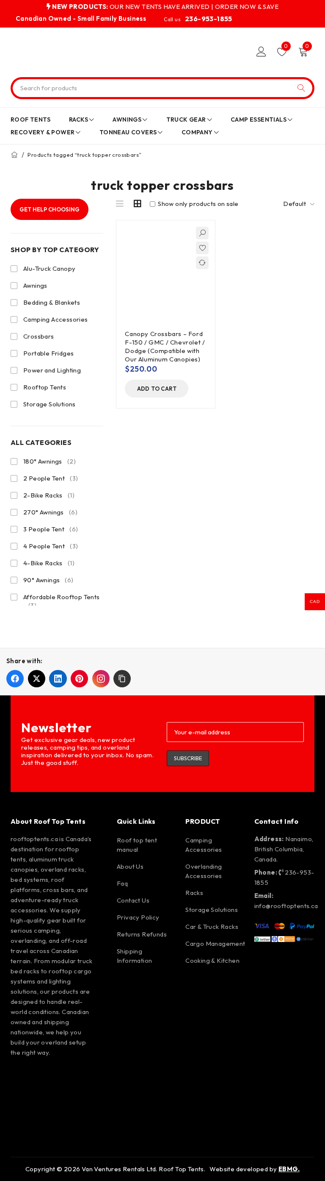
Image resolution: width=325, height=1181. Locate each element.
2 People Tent (50, 478)
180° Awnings (49, 461)
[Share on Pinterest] (79, 678)
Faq (122, 883)
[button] (156, 388)
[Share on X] (36, 678)
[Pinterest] (69, 1075)
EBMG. (289, 1169)
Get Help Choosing (49, 209)
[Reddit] (45, 1099)
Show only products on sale (198, 204)
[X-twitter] (21, 1099)
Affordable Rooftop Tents (61, 601)
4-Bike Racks (48, 563)
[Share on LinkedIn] (57, 678)
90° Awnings (48, 580)
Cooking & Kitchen (212, 960)
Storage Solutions (49, 404)
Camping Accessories (55, 319)
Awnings (35, 285)
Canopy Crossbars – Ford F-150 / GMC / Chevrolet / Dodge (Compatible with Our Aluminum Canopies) (165, 346)
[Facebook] (21, 1075)
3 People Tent (50, 529)
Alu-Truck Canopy (49, 268)
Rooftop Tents (44, 387)
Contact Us (133, 900)
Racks (194, 893)
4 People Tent (50, 546)
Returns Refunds (142, 934)
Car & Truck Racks (211, 927)
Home (14, 154)
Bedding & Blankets (51, 302)
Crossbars (38, 336)
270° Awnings (50, 512)
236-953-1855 (208, 18)
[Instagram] (45, 1075)
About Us (130, 866)
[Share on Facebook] (15, 678)
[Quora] (21, 1123)
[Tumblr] (69, 1099)
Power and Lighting (52, 370)
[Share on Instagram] (101, 678)
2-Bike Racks (48, 495)
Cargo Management (215, 943)
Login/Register (261, 51)
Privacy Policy (138, 917)
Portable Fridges (48, 353)
